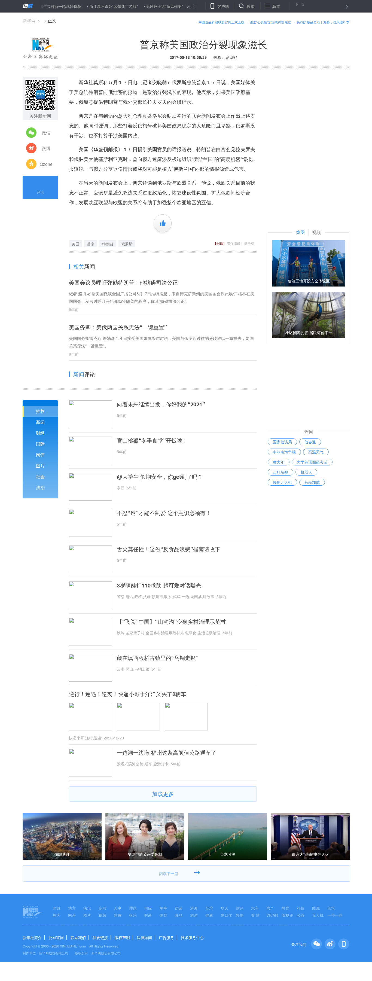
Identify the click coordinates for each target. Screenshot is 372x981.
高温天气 (316, 452)
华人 (224, 908)
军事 (163, 908)
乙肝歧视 (280, 472)
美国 (75, 243)
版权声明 (122, 937)
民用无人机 (282, 482)
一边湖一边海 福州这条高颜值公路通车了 (167, 752)
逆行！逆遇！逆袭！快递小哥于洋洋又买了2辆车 (127, 694)
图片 (40, 465)
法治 (40, 487)
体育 (163, 915)
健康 (209, 915)
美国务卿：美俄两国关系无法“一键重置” (118, 327)
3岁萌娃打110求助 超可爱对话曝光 (159, 585)
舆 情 (255, 915)
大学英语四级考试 (312, 462)
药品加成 (312, 482)
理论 (133, 908)
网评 (40, 455)
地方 (72, 908)
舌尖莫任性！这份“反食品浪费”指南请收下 (168, 549)
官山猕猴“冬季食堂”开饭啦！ (152, 440)
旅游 (194, 915)
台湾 (209, 908)
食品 (178, 915)
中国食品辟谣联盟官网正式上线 (221, 22)
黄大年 (278, 462)
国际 (40, 444)
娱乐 (133, 915)
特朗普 (108, 243)
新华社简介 (32, 937)
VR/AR (272, 915)
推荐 (40, 411)
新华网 (29, 20)
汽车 (255, 908)
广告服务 (166, 937)
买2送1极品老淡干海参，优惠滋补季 (323, 22)
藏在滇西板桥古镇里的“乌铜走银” (158, 658)
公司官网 (56, 937)
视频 (102, 915)
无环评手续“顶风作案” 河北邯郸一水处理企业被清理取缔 (176, 6)
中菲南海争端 (284, 452)
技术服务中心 (192, 937)
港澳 (194, 908)
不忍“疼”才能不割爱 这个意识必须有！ (164, 513)
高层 (102, 908)
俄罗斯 (127, 243)
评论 (40, 192)
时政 (56, 908)
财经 (40, 433)
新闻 (40, 422)
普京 (90, 243)
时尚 (148, 915)
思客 (56, 915)
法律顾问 (144, 937)
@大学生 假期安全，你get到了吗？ (160, 476)
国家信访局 (282, 441)
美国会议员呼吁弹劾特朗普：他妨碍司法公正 (123, 282)
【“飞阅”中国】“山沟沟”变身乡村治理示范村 (171, 621)
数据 (239, 915)
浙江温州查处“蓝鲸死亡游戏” (94, 6)
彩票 (117, 915)
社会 (40, 476)
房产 (270, 908)
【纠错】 (219, 243)
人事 (117, 908)
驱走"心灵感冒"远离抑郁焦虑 (270, 22)
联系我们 (78, 937)
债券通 (310, 441)
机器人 (306, 472)
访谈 (178, 908)
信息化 (226, 915)
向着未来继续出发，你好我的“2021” (161, 404)
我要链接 (100, 937)
